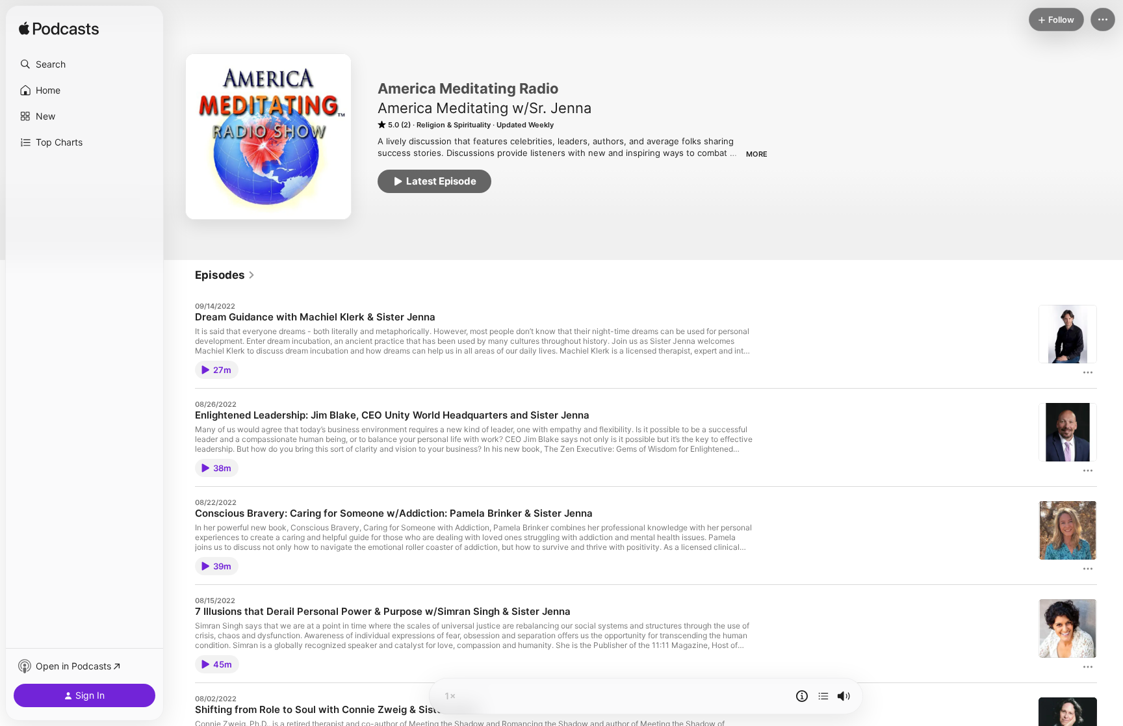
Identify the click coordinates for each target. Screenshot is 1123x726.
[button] (84, 64)
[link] (225, 275)
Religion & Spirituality (454, 124)
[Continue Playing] (823, 696)
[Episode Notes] (802, 696)
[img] (59, 29)
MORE (757, 154)
